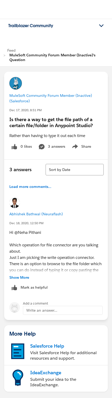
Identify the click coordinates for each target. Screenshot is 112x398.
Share (80, 147)
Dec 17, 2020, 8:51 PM (25, 110)
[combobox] (75, 169)
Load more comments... (30, 186)
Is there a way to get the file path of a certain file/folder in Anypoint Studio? (51, 122)
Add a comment (35, 303)
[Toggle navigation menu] (101, 26)
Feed (11, 50)
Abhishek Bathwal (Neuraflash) (36, 214)
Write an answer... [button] (41, 310)
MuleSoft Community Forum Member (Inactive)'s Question (52, 57)
